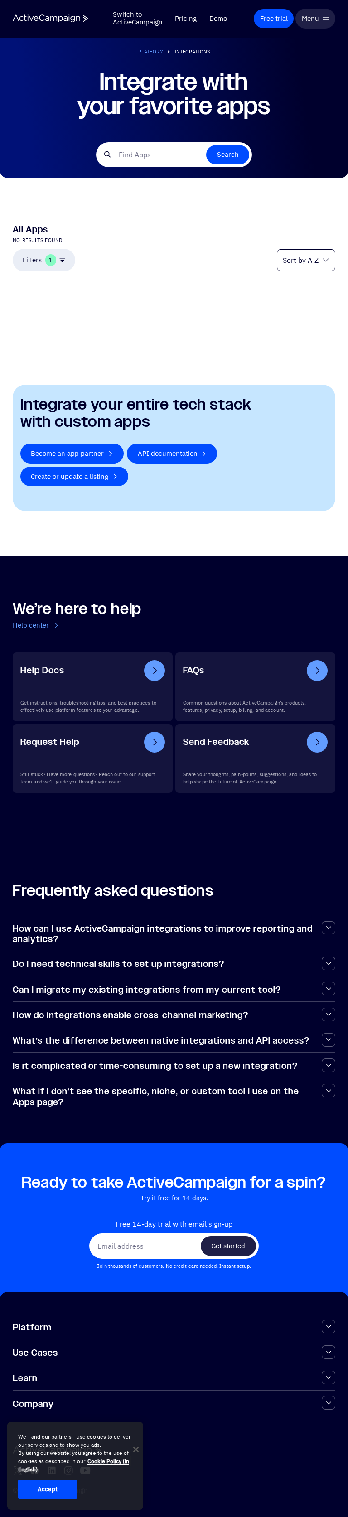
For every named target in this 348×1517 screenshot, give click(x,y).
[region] (75, 1466)
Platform (151, 51)
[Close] (136, 1449)
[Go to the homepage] (50, 18)
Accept (48, 1489)
